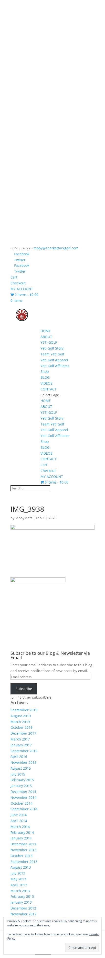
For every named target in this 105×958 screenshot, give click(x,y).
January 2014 (21, 838)
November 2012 (23, 914)
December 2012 (23, 908)
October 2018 (21, 727)
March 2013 (20, 890)
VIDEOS (46, 383)
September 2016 (23, 751)
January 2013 (21, 902)
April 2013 (18, 885)
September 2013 (23, 861)
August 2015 (20, 768)
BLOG (45, 377)
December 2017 (23, 733)
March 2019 (20, 721)
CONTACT (48, 389)
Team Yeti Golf (52, 354)
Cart (13, 277)
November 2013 (23, 850)
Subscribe (24, 688)
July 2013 (17, 873)
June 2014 (18, 814)
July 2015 (17, 774)
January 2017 (21, 745)
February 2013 (22, 896)
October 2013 (21, 855)
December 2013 (23, 844)
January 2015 (21, 785)
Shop (45, 371)
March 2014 (20, 826)
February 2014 (22, 832)
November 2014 (23, 797)
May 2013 (18, 879)
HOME (46, 330)
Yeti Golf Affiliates (55, 366)
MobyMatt (23, 518)
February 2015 (22, 779)
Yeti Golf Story (52, 348)
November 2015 (23, 762)
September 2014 (23, 809)
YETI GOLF (49, 342)
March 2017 (20, 739)
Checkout (18, 283)
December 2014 (23, 791)
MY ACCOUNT (21, 289)
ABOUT (46, 336)
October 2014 (21, 803)
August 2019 (20, 716)
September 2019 (23, 710)
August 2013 (20, 867)
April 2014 (18, 820)
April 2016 (18, 756)
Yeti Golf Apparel (54, 360)
